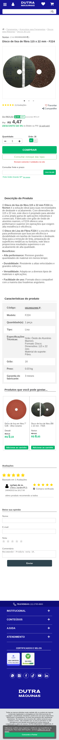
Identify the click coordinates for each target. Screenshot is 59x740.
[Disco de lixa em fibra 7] (16, 420)
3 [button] (33, 100)
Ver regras (26, 177)
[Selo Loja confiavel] (14, 659)
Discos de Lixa (23, 32)
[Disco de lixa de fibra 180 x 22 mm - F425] (42, 420)
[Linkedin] (46, 676)
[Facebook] (26, 676)
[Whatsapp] (12, 676)
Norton (5, 37)
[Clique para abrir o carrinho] (52, 4)
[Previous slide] (8, 422)
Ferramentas (12, 29)
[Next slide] (50, 422)
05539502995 (21, 37)
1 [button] (24, 100)
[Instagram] (19, 676)
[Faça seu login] (13, 4)
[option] (29, 72)
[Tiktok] (32, 676)
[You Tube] (39, 676)
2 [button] (28, 100)
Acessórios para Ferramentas (32, 29)
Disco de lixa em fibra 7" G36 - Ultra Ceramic (15, 424)
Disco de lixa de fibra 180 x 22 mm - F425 (42, 424)
